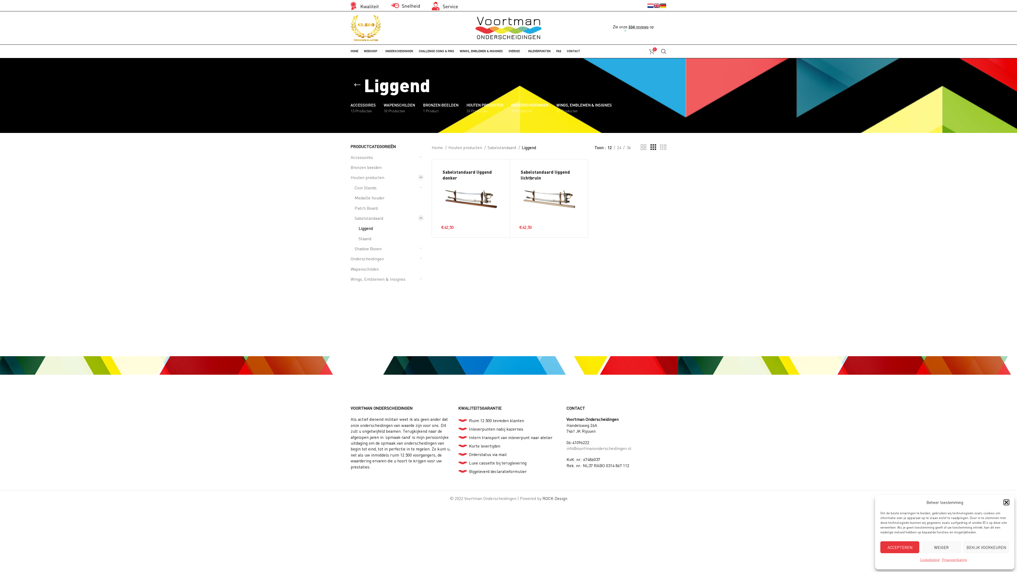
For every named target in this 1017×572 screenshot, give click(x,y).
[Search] (663, 51)
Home (438, 147)
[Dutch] (650, 5)
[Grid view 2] (643, 147)
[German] (663, 5)
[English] (657, 5)
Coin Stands (366, 187)
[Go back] (357, 85)
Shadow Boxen (368, 248)
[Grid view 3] (653, 147)
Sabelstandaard (369, 218)
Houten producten (367, 177)
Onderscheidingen (367, 258)
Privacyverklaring (954, 560)
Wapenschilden (365, 269)
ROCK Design (554, 498)
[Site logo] (508, 27)
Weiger (941, 547)
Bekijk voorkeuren (986, 547)
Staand (365, 238)
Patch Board (366, 208)
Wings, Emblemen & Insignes (378, 279)
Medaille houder (370, 197)
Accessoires (362, 157)
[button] (1006, 502)
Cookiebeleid (929, 560)
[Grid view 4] (663, 147)
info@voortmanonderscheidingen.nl (599, 448)
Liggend (366, 228)
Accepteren (899, 547)
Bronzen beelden (366, 167)
